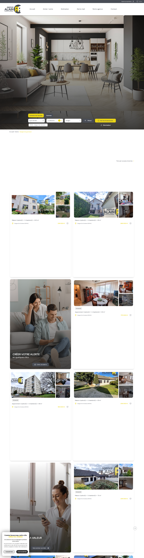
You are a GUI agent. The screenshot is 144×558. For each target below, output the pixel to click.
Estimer (49, 115)
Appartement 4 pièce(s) (27, 404)
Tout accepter (22, 551)
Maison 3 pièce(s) (25, 220)
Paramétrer (9, 551)
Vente (17, 132)
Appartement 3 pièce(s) (90, 312)
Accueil (11, 132)
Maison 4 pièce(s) (88, 220)
